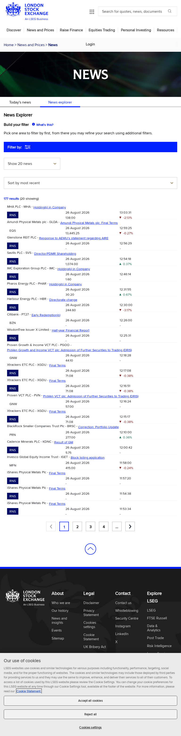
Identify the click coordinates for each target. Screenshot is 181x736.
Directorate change (63, 299)
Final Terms (57, 365)
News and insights (59, 620)
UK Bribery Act (94, 647)
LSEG (151, 610)
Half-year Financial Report (70, 330)
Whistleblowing (126, 611)
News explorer (60, 102)
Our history (60, 611)
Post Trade (155, 638)
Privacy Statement (91, 613)
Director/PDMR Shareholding (55, 253)
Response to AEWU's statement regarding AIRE (73, 238)
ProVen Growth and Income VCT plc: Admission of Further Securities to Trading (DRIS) (69, 350)
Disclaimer (91, 603)
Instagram (123, 626)
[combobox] (32, 164)
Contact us (123, 603)
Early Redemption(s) (46, 315)
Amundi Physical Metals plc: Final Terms (89, 222)
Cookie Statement (91, 637)
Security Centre (126, 618)
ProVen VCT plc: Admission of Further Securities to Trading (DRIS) (90, 396)
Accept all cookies (90, 700)
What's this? (44, 124)
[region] (90, 694)
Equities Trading (102, 30)
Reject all (90, 714)
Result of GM (63, 442)
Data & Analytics (153, 628)
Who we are (61, 603)
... (116, 526)
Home (9, 44)
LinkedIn (121, 634)
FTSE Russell (157, 618)
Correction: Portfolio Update (98, 427)
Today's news (20, 102)
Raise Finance (71, 30)
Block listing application (88, 457)
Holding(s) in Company (49, 207)
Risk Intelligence (159, 646)
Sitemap (58, 638)
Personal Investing (136, 30)
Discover (14, 30)
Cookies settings (90, 727)
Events (57, 630)
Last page (130, 526)
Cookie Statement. (28, 691)
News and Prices (40, 30)
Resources (165, 30)
